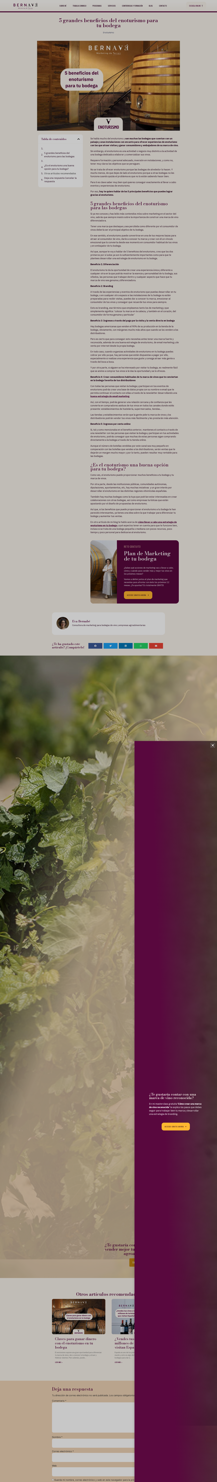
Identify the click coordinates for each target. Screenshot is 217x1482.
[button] (212, 745)
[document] (108, 741)
